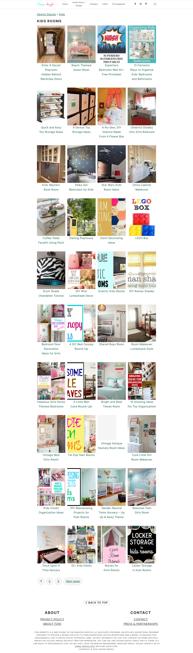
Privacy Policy (52, 619)
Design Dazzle (46, 14)
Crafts (105, 4)
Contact (141, 619)
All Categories (118, 4)
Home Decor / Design (78, 4)
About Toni (52, 624)
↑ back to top (96, 602)
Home (65, 4)
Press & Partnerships (141, 624)
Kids (62, 14)
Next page (73, 581)
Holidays (94, 4)
